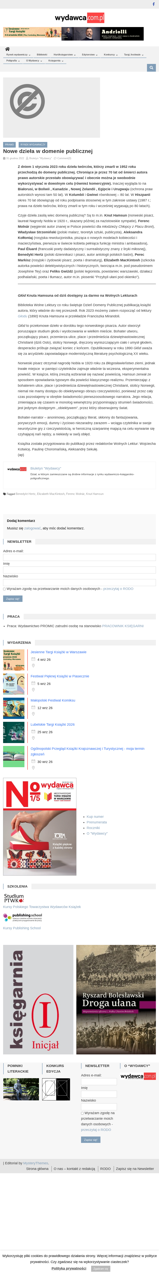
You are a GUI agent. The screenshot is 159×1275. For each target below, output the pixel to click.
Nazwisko (10, 576)
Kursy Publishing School (22, 928)
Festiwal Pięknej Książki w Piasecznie (60, 676)
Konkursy (109, 54)
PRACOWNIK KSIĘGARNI (123, 626)
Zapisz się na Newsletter (135, 1214)
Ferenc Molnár (75, 493)
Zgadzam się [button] (100, 1268)
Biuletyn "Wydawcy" (40, 158)
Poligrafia (11, 60)
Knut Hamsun (95, 493)
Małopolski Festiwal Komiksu (53, 700)
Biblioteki (42, 54)
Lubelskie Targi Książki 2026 (53, 724)
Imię (6, 564)
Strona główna (37, 1214)
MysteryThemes (35, 1209)
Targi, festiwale (132, 54)
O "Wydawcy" (98, 833)
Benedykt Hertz (25, 493)
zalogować (32, 528)
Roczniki (94, 828)
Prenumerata (97, 822)
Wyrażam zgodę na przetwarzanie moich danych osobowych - (69, 589)
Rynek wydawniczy (17, 54)
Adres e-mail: (13, 551)
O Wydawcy (32, 60)
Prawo (9, 144)
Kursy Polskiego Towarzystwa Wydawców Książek (42, 907)
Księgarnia (54, 60)
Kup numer (95, 817)
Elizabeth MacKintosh (51, 493)
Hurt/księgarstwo (63, 54)
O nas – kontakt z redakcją (74, 1214)
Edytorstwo (88, 54)
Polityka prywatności (69, 1268)
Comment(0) (64, 158)
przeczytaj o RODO (118, 589)
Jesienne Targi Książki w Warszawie (58, 652)
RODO (105, 1214)
